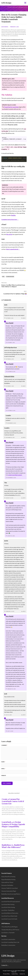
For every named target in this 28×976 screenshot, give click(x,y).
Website (3, 775)
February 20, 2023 (11, 688)
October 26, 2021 (11, 371)
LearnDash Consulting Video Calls (10, 942)
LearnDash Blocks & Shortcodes (9, 913)
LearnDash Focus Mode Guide (9, 916)
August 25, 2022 (11, 535)
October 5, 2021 (11, 342)
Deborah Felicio (9, 376)
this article (9, 234)
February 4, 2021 (14, 26)
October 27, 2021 (11, 410)
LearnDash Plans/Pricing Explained (10, 901)
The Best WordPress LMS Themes (10, 929)
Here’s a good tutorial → (13, 249)
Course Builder (10, 276)
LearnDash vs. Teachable (8, 932)
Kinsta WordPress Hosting (8, 876)
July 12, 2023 (9, 714)
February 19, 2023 (10, 611)
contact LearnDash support (15, 475)
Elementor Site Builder (7, 885)
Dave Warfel (4, 26)
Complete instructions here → (10, 219)
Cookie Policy (14, 973)
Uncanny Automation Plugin (8, 891)
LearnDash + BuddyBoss (7, 910)
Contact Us (22, 973)
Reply (24, 437)
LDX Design (6, 3)
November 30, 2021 (10, 437)
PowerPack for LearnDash (11, 107)
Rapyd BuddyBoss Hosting (8, 879)
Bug (3, 276)
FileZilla (13, 215)
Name (3, 761)
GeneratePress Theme (7, 882)
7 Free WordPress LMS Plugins (9, 927)
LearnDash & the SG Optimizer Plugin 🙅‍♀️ (15, 293)
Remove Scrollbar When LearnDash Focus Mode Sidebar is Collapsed (13, 285)
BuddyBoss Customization (8, 945)
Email (3, 768)
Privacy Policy (6, 973)
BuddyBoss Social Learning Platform (10, 894)
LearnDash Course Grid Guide (9, 919)
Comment (4, 745)
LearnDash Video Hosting (8, 907)
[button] (25, 2)
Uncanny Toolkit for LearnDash (9, 888)
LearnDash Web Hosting (7, 904)
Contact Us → (5, 965)
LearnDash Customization (8, 939)
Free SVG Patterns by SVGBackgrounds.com (17, 7)
